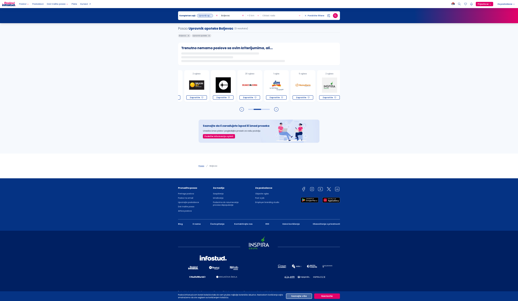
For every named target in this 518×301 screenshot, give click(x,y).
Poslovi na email (185, 198)
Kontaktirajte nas (243, 224)
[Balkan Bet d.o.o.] (184, 86)
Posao (201, 166)
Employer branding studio (267, 202)
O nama (196, 224)
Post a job (259, 198)
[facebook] (303, 189)
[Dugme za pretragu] (335, 15)
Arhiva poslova (185, 211)
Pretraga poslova (186, 193)
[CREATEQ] (211, 86)
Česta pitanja (217, 224)
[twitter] (329, 189)
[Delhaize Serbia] (237, 86)
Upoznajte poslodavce (188, 202)
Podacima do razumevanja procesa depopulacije (225, 203)
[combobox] (197, 15)
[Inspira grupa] (317, 86)
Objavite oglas (262, 193)
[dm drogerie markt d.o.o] (264, 86)
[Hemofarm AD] (290, 86)
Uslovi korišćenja (291, 224)
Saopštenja (218, 193)
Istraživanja (218, 198)
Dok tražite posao (186, 206)
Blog (180, 224)
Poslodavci (38, 4)
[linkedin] (337, 189)
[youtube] (320, 189)
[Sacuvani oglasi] (465, 4)
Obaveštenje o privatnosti (326, 224)
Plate (74, 4)
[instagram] (312, 189)
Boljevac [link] (213, 166)
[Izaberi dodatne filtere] (328, 15)
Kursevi (84, 4)
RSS (267, 224)
